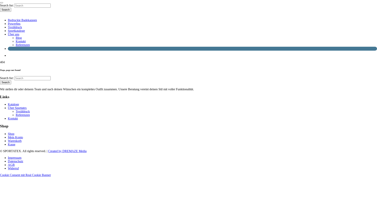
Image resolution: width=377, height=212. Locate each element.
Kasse (11, 144)
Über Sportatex (17, 108)
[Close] (1, 2)
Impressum (14, 157)
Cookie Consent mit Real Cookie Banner (25, 175)
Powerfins (14, 23)
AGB (11, 164)
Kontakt (21, 41)
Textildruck (15, 27)
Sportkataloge (16, 30)
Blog (19, 37)
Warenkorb (15, 141)
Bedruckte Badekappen (22, 20)
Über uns (13, 34)
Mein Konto (15, 137)
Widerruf (13, 168)
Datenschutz (15, 161)
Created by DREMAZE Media (67, 151)
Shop (11, 133)
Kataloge (13, 104)
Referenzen (23, 45)
